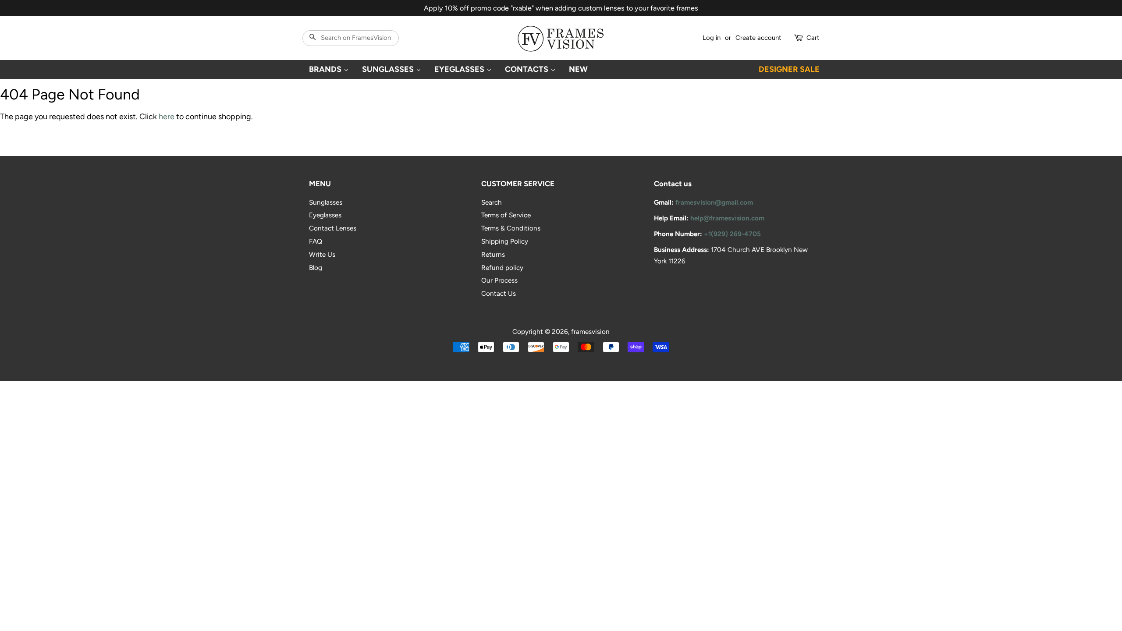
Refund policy (502, 267)
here (166, 116)
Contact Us (498, 293)
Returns (493, 254)
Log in (712, 38)
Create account (758, 38)
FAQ (315, 241)
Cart (813, 38)
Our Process (499, 280)
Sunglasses (325, 202)
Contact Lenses (332, 228)
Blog (315, 267)
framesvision (590, 331)
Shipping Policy (504, 241)
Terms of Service (506, 215)
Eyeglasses (325, 215)
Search (491, 202)
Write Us (322, 254)
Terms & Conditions (510, 228)
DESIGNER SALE (789, 69)
